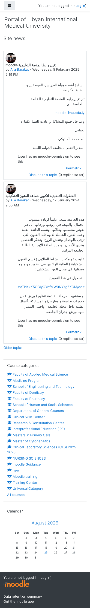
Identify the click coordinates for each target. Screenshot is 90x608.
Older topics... (14, 348)
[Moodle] (16, 583)
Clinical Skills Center (29, 417)
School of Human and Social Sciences (43, 405)
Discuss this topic (43, 175)
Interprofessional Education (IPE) (39, 429)
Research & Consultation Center (38, 423)
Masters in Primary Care (32, 435)
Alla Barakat (19, 69)
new (16, 470)
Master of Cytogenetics (31, 441)
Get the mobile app (18, 601)
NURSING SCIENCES (29, 458)
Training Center (25, 483)
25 (46, 552)
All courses (16, 495)
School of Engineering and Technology (43, 387)
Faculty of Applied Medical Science (40, 374)
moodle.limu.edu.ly (69, 113)
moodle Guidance (27, 464)
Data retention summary (22, 596)
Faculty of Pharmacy (29, 399)
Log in (80, 6)
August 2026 (45, 523)
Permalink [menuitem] (73, 168)
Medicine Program (27, 381)
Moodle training (25, 477)
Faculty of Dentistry (28, 393)
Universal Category (28, 488)
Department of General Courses (38, 411)
